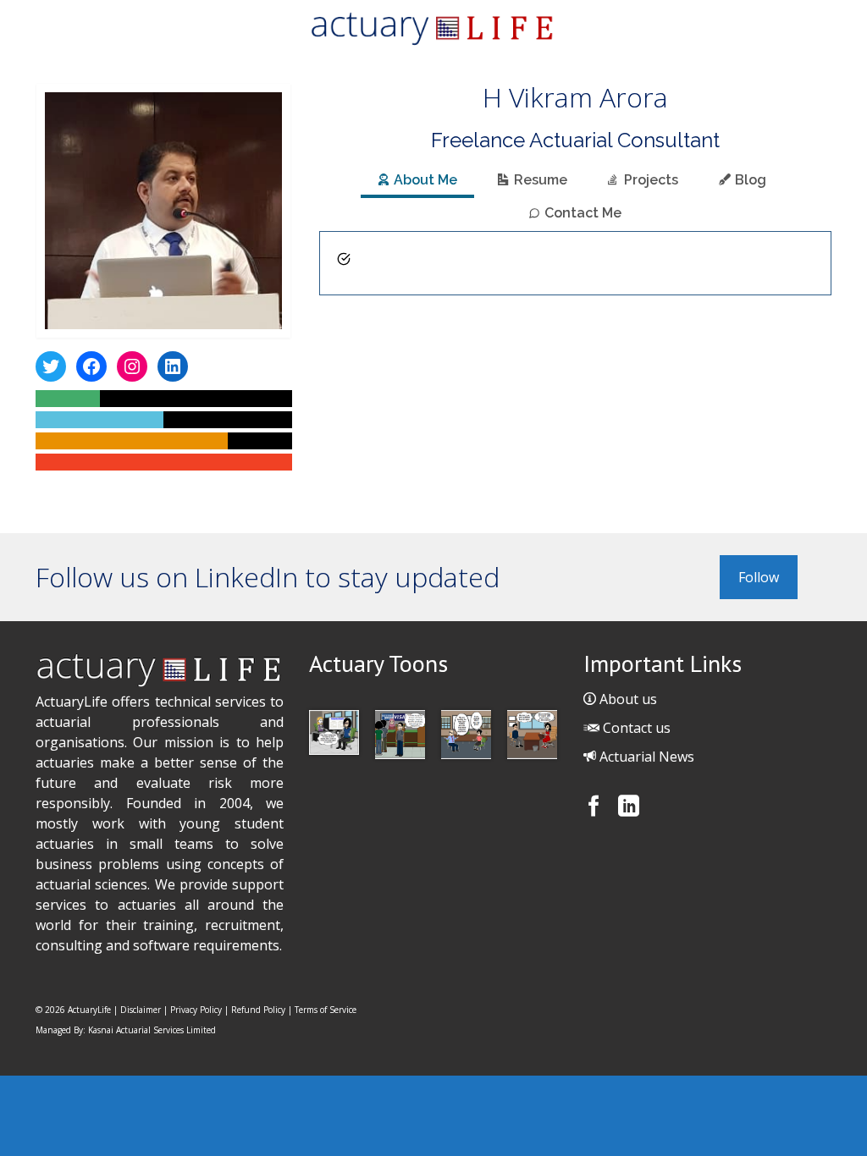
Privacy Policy (196, 1010)
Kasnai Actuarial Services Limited (152, 1030)
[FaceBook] (595, 810)
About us (626, 699)
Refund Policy (258, 1010)
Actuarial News (645, 756)
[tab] (417, 181)
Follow (758, 577)
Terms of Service (325, 1010)
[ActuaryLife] (433, 28)
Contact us (635, 727)
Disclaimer (140, 1010)
